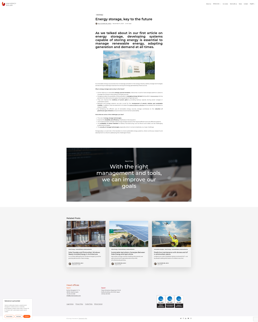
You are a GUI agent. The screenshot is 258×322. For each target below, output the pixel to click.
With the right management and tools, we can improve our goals (129, 175)
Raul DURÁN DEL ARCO (104, 23)
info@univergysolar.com (74, 295)
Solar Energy (99, 14)
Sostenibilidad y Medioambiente (84, 249)
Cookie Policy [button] (89, 304)
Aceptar (27, 316)
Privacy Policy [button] (79, 304)
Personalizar (9, 316)
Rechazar (18, 316)
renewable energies (159, 249)
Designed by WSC (83, 318)
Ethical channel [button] (98, 304)
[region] (17, 309)
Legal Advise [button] (70, 304)
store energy (154, 96)
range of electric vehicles (136, 105)
